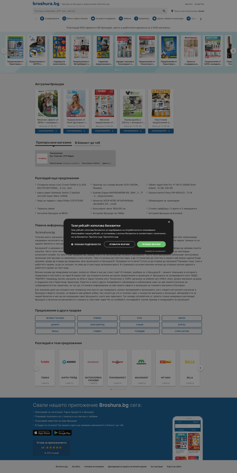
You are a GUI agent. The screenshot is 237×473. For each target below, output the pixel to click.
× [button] (169, 222)
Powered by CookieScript (155, 251)
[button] (86, 244)
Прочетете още (110, 236)
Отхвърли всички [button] (119, 244)
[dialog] (118, 236)
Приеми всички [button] (151, 244)
